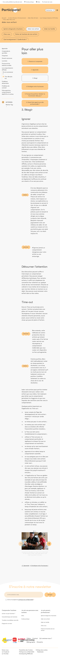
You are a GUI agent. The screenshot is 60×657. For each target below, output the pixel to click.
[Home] (11, 10)
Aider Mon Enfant (33, 18)
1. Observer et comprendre (35, 61)
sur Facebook (5, 652)
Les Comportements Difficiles (49, 18)
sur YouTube (5, 653)
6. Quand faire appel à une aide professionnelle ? (35, 103)
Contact (35, 638)
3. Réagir (34, 78)
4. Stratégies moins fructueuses (35, 86)
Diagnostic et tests (7, 623)
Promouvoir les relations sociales (6, 64)
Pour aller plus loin (8, 77)
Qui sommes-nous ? (45, 638)
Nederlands (40, 652)
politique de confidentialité (25, 599)
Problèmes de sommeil (5, 87)
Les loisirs (4, 61)
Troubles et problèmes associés (10, 620)
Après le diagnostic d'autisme (13, 29)
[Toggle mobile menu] (57, 10)
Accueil (4, 18)
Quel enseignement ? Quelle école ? (15, 39)
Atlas (39, 2)
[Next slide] (49, 544)
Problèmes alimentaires (5, 82)
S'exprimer (5, 55)
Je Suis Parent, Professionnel (17, 18)
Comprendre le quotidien (6, 52)
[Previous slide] (21, 544)
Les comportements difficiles (7, 69)
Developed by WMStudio (26, 653)
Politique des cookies (42, 650)
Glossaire (40, 642)
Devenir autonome (7, 58)
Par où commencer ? (8, 73)
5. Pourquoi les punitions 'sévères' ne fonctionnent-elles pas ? (35, 95)
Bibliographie (31, 642)
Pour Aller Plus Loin (9, 19)
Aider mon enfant (33, 29)
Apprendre (5, 48)
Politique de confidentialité (26, 652)
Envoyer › (50, 594)
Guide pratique (30, 2)
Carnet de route (48, 2)
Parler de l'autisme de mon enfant (26, 34)
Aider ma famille (49, 29)
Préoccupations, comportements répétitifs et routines (8, 92)
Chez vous (7, 34)
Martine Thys (9, 104)
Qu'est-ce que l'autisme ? (8, 613)
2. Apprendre (34, 70)
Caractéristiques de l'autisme (9, 616)
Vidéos (29, 638)
